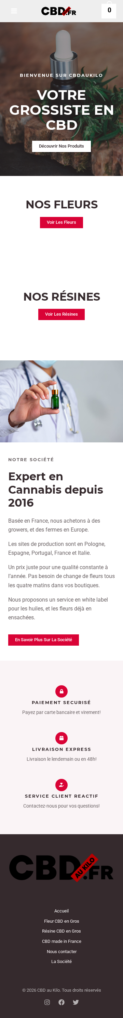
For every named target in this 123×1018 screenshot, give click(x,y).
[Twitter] (76, 1002)
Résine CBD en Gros (61, 931)
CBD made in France (61, 941)
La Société (61, 961)
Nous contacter (62, 951)
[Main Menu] (14, 11)
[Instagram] (47, 1002)
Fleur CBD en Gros (61, 921)
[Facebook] (61, 1002)
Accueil (61, 910)
